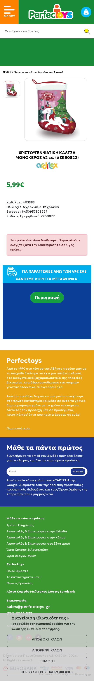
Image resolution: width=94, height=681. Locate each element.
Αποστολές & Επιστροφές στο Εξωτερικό (38, 543)
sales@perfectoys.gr (28, 606)
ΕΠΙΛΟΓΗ (47, 661)
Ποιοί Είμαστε (17, 571)
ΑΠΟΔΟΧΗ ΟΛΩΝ (47, 639)
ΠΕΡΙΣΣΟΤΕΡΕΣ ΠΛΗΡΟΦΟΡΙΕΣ (47, 672)
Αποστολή (78, 471)
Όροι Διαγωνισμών (21, 556)
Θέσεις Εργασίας (20, 583)
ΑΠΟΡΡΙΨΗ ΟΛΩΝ (47, 650)
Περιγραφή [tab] (47, 297)
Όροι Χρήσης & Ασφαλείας (27, 550)
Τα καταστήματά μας (23, 577)
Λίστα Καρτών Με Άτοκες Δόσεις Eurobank (41, 591)
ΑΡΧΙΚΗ (7, 72)
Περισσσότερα (18, 428)
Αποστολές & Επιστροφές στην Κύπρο (36, 537)
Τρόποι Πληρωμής (20, 525)
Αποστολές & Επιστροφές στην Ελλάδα (37, 531)
